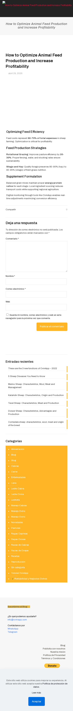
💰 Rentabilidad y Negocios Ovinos (29, 579)
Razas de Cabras (20, 545)
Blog (13, 455)
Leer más (36, 693)
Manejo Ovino (18, 511)
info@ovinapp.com (17, 619)
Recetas (15, 556)
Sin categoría (18, 567)
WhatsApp (13, 629)
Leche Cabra (17, 488)
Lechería (15, 500)
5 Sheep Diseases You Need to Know (26, 376)
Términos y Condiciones (53, 658)
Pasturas (15, 528)
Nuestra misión (57, 652)
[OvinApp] (37, 5)
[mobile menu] (68, 5)
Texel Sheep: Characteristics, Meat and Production (33, 403)
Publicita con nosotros (54, 649)
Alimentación (17, 449)
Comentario (12, 239)
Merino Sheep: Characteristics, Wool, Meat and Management (31, 386)
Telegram (13, 632)
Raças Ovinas (18, 539)
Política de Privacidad (54, 655)
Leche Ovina (17, 494)
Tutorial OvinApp (19, 573)
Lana (13, 483)
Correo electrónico (16, 289)
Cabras (15, 466)
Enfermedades (18, 477)
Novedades (17, 522)
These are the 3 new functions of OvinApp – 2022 (32, 368)
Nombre (10, 276)
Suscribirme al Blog (18, 607)
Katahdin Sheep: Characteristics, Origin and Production (36, 395)
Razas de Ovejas (20, 550)
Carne (14, 472)
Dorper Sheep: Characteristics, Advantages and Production (32, 412)
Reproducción (18, 562)
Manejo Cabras (19, 505)
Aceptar (36, 701)
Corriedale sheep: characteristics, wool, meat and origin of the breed (36, 423)
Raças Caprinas (19, 533)
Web (8, 302)
